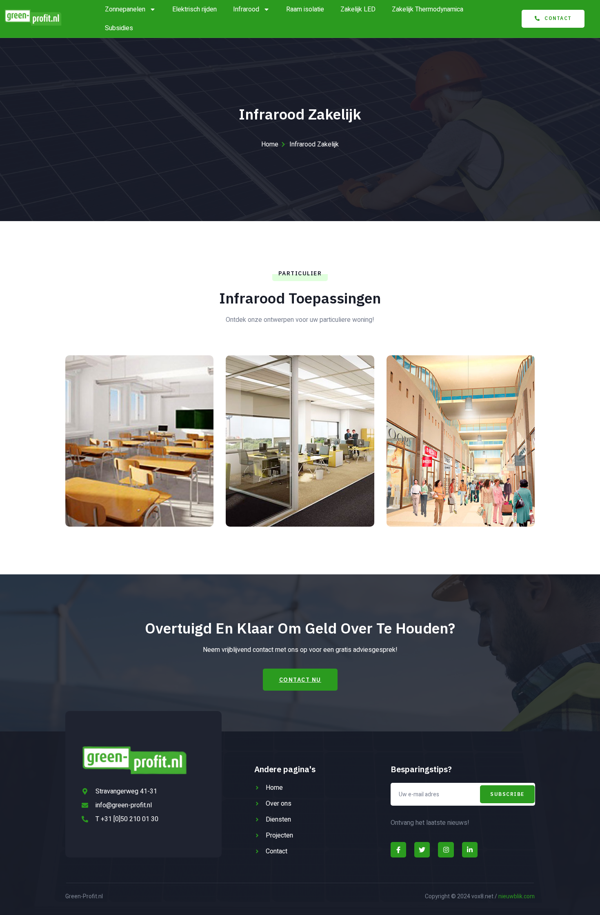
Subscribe (507, 794)
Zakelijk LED (358, 9)
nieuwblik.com (516, 896)
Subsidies (119, 28)
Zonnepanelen (125, 9)
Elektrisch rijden (194, 9)
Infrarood (246, 9)
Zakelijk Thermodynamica (427, 9)
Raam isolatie (305, 9)
